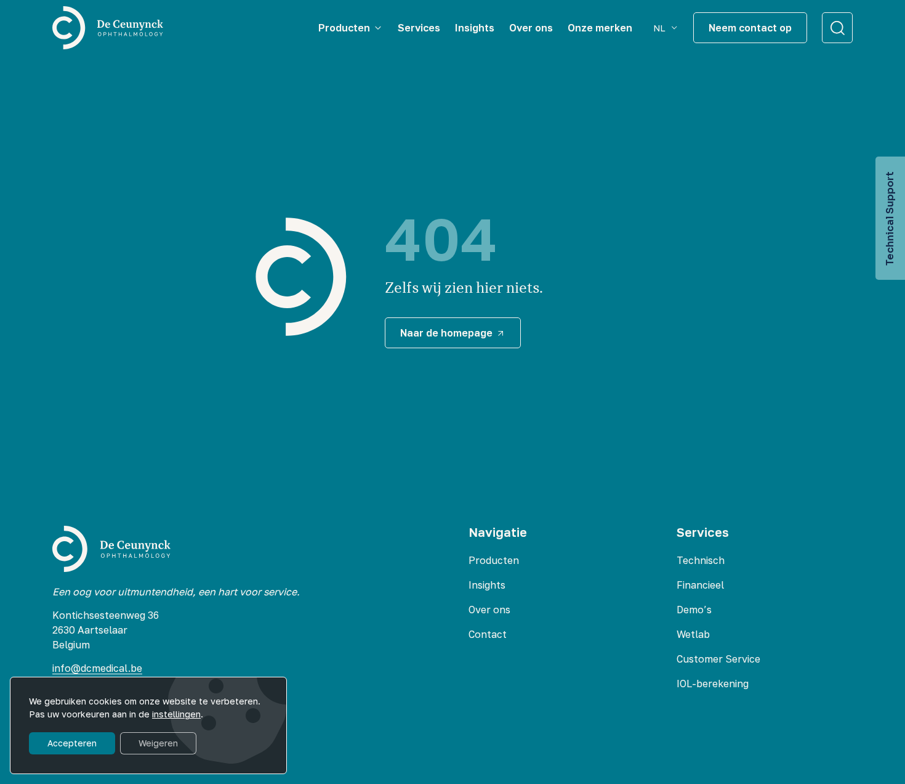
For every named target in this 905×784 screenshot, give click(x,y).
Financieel (700, 585)
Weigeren (158, 743)
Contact (488, 634)
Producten (494, 560)
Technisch (701, 560)
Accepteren (72, 743)
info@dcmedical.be (97, 668)
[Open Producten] (378, 27)
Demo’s (694, 609)
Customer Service (718, 659)
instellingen (176, 714)
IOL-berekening (713, 683)
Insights (487, 585)
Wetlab (693, 634)
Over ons (489, 609)
